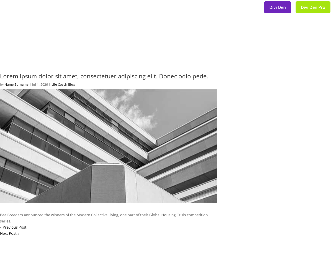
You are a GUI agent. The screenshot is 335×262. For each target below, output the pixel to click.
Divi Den (277, 7)
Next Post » (9, 233)
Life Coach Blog (63, 84)
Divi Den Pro (313, 7)
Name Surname (16, 84)
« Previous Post (13, 227)
